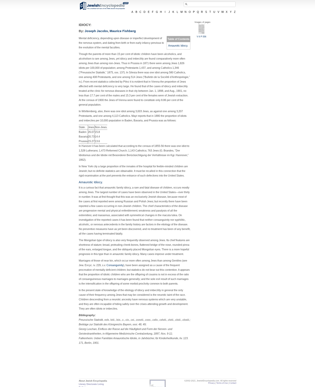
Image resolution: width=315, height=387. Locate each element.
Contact (232, 383)
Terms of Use (222, 383)
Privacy (211, 383)
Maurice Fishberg (123, 31)
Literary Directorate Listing (91, 384)
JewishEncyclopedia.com (104, 6)
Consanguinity (114, 265)
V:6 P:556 (201, 36)
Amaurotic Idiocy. (178, 45)
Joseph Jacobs (96, 31)
